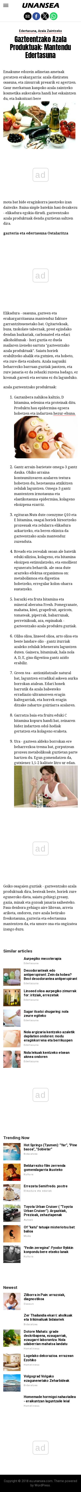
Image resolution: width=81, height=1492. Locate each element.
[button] (5, 5)
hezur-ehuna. (64, 413)
